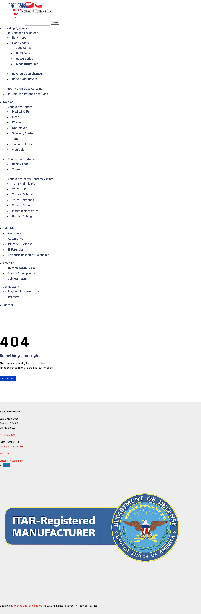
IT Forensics (16, 250)
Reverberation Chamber (27, 74)
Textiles (8, 102)
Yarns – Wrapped (23, 200)
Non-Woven (19, 128)
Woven (16, 122)
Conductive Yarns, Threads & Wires (30, 179)
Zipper (16, 169)
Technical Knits (22, 144)
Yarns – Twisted (22, 195)
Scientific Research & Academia (28, 255)
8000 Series (24, 53)
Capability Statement (11, 460)
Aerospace (15, 233)
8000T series (24, 59)
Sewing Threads (22, 205)
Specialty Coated (23, 133)
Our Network (11, 287)
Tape (15, 139)
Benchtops (19, 38)
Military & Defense (20, 244)
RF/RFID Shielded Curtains (25, 89)
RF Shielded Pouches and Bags (28, 94)
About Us (9, 263)
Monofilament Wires (25, 211)
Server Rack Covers (24, 79)
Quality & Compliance (21, 273)
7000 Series (23, 48)
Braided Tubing (22, 216)
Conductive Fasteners (22, 159)
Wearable (18, 150)
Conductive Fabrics (20, 107)
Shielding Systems (15, 28)
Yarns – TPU (20, 189)
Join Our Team (17, 279)
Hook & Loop (20, 164)
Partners (13, 297)
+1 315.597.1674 (7, 435)
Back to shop (8, 378)
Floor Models (20, 43)
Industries (9, 229)
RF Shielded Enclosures (23, 33)
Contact (8, 305)
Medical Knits (21, 112)
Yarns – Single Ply (23, 184)
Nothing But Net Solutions (28, 606)
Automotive (15, 239)
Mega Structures (27, 64)
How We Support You (22, 268)
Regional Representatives (25, 291)
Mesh (15, 117)
